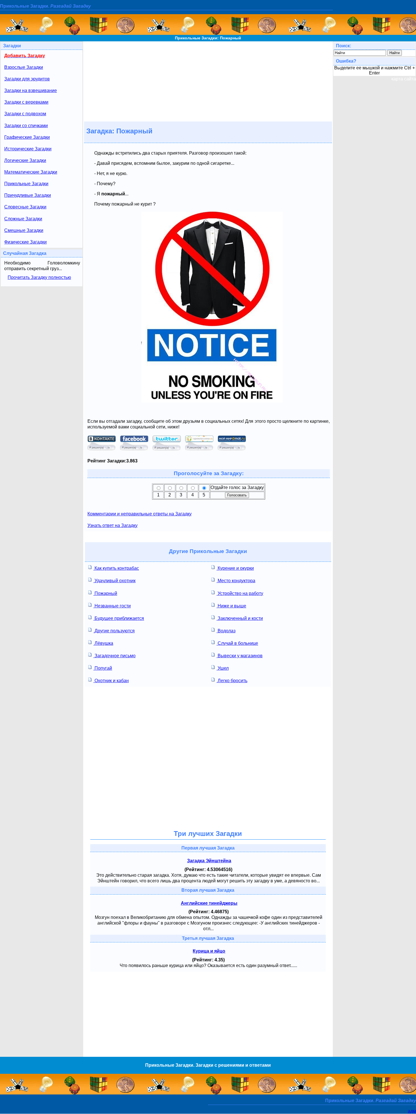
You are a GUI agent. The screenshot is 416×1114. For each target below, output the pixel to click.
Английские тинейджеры (209, 903)
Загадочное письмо (114, 655)
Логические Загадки (25, 160)
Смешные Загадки (23, 230)
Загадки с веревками (26, 102)
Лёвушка (103, 643)
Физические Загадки (25, 242)
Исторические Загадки (28, 148)
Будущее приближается (118, 618)
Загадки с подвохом (25, 113)
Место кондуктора (235, 580)
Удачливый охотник (114, 580)
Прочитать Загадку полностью (39, 277)
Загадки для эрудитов (27, 78)
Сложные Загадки (23, 218)
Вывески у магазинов (239, 655)
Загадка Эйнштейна (209, 860)
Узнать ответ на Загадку (112, 525)
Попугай (102, 668)
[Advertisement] (208, 81)
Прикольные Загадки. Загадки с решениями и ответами (208, 1065)
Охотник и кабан (111, 680)
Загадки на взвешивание (30, 90)
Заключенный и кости (239, 618)
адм (412, 1111)
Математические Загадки (30, 172)
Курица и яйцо (209, 951)
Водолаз (225, 630)
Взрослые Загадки (23, 67)
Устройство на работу (239, 593)
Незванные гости (112, 605)
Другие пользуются (114, 630)
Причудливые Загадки (27, 195)
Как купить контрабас (116, 568)
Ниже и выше (231, 605)
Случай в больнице (237, 643)
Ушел (222, 668)
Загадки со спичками (26, 125)
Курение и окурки (235, 568)
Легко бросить (231, 680)
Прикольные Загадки (26, 183)
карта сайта (403, 78)
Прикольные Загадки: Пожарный (208, 38)
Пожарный (105, 593)
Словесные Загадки (25, 206)
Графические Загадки (27, 137)
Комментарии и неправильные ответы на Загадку (139, 513)
